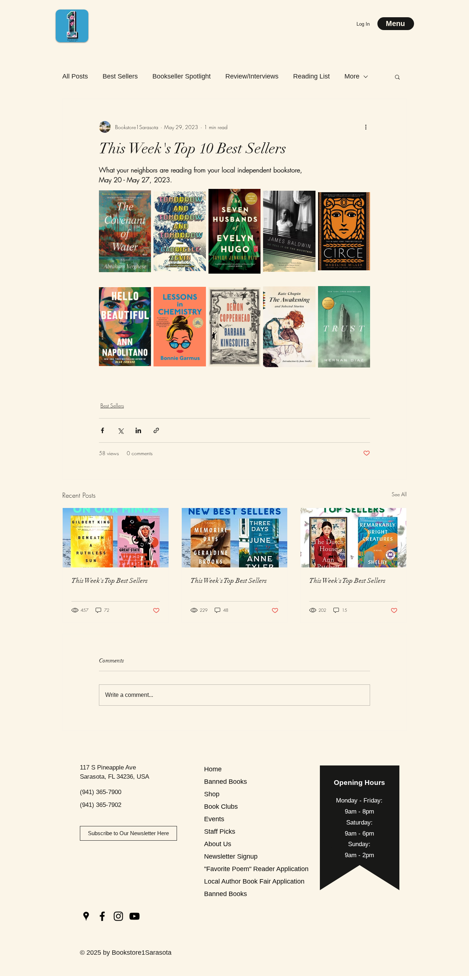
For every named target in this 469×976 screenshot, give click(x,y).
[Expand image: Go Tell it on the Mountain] (306, 194)
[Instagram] (118, 916)
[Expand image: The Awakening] (306, 290)
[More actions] (365, 127)
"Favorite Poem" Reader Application (230, 869)
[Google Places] (86, 916)
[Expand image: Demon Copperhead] (251, 290)
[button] (397, 77)
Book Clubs (221, 806)
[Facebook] (102, 916)
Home (213, 769)
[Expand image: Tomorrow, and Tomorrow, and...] (196, 194)
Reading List (311, 76)
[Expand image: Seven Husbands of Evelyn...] (251, 194)
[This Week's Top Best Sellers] (116, 537)
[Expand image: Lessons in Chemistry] (196, 290)
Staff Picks (219, 831)
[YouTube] (134, 916)
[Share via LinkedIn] (138, 430)
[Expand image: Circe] (360, 194)
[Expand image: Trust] (360, 290)
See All (399, 494)
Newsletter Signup (230, 856)
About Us (217, 844)
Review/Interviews (251, 76)
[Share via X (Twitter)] (120, 430)
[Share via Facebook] (102, 430)
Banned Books (225, 781)
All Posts (75, 76)
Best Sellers (120, 76)
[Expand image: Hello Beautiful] (141, 290)
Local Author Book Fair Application (230, 881)
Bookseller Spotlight (181, 76)
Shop (211, 794)
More (351, 76)
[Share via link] (156, 430)
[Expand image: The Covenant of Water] (141, 194)
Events (214, 819)
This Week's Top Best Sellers (109, 581)
